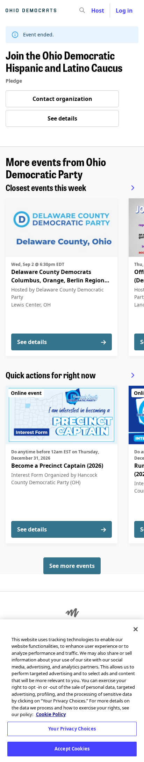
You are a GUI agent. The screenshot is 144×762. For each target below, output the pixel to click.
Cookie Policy (51, 714)
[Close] (135, 629)
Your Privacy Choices (72, 729)
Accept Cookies (72, 749)
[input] (95, 10)
